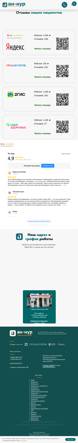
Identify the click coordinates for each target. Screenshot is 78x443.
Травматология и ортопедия (39, 408)
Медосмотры (35, 420)
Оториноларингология (38, 397)
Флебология (34, 384)
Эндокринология (36, 416)
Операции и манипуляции (39, 395)
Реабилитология (36, 405)
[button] (64, 5)
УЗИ (32, 410)
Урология (33, 412)
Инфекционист (35, 389)
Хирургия (34, 414)
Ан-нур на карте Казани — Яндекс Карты (39, 225)
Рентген (33, 403)
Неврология (34, 393)
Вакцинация (34, 387)
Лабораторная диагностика (39, 391)
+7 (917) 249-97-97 (15, 359)
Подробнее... (23, 440)
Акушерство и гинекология (39, 386)
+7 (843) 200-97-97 (16, 357)
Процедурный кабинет (38, 401)
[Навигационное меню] (74, 3)
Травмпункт (34, 382)
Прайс (33, 380)
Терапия (33, 406)
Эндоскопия (34, 418)
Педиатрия (34, 399)
